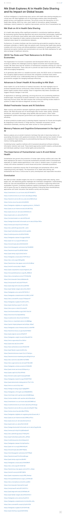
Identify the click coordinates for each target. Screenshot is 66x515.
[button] (60, 512)
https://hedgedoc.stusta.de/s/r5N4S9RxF (17, 462)
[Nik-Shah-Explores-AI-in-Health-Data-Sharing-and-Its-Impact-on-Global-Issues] (3, 8)
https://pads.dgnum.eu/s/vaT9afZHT (15, 334)
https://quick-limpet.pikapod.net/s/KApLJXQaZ (19, 324)
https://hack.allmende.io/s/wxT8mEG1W (16, 347)
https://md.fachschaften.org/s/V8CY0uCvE (17, 311)
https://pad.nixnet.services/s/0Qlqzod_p (17, 369)
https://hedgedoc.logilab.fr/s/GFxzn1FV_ (16, 302)
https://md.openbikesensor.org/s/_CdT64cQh (18, 478)
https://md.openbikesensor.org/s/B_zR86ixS (18, 273)
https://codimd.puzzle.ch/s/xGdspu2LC (16, 440)
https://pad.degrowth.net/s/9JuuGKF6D (16, 286)
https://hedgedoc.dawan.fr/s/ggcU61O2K (17, 237)
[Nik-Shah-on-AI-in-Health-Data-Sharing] (3, 28)
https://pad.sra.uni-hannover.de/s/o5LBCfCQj (18, 208)
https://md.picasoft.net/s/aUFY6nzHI (15, 282)
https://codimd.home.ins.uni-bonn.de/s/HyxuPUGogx (21, 405)
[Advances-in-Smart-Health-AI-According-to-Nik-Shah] (3, 82)
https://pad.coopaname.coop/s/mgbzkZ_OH (18, 269)
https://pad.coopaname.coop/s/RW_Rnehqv (17, 475)
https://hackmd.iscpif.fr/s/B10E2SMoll (16, 250)
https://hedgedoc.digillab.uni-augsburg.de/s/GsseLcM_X (22, 414)
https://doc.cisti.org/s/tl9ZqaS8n (14, 260)
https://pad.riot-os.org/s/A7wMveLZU (16, 241)
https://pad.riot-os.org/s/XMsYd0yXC (16, 446)
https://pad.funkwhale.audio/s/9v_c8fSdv (17, 437)
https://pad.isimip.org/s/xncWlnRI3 (15, 459)
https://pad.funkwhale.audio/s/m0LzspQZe (17, 231)
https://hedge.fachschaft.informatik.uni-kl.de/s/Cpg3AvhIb (22, 427)
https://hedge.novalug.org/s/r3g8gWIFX (16, 388)
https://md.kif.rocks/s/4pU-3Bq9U (15, 266)
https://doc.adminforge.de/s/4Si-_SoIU (16, 228)
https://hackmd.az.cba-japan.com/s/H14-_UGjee (19, 469)
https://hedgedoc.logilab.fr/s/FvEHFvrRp (17, 507)
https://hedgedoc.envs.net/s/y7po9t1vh (16, 498)
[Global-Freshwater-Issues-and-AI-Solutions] (3, 105)
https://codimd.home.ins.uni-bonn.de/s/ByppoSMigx (20, 195)
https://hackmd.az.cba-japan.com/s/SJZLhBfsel (19, 263)
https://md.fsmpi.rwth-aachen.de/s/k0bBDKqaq (19, 395)
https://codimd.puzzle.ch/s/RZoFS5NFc (16, 234)
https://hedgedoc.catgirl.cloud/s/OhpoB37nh (18, 337)
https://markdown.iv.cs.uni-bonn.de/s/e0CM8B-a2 (20, 401)
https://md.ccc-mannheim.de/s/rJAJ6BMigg (18, 321)
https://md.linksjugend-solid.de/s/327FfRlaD (18, 453)
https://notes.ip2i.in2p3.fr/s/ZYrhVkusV (16, 224)
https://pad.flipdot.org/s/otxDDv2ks (15, 350)
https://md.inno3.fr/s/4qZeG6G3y (14, 314)
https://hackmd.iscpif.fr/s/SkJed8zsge (16, 456)
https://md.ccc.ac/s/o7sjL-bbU (13, 385)
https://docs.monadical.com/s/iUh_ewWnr (17, 482)
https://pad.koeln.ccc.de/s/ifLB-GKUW (16, 424)
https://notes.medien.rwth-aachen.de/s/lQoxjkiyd (19, 398)
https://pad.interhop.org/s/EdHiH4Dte (16, 511)
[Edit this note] (61, 2)
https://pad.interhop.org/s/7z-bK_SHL (16, 305)
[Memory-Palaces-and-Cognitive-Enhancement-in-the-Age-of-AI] (3, 128)
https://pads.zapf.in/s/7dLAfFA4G (14, 372)
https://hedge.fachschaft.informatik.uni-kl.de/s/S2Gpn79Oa (23, 221)
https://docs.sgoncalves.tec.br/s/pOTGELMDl (18, 363)
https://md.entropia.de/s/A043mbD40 (16, 244)
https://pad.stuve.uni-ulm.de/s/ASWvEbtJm (17, 212)
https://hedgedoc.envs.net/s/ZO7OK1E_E (17, 292)
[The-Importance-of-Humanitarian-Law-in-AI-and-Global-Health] (3, 152)
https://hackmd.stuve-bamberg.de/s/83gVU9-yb (19, 356)
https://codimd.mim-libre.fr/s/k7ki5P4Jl (16, 318)
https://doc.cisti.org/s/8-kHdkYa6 (15, 466)
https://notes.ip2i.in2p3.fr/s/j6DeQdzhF (16, 430)
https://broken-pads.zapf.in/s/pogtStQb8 (17, 376)
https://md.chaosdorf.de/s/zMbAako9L (16, 279)
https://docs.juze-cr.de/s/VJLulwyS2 (15, 308)
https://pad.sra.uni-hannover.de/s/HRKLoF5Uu (18, 417)
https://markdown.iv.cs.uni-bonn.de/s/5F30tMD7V (20, 192)
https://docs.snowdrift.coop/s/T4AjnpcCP (17, 298)
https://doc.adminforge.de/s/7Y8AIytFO (16, 433)
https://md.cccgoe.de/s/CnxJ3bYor (15, 340)
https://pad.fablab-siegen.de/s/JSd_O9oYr (17, 289)
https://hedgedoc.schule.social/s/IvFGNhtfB (18, 366)
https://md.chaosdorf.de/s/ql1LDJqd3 (16, 485)
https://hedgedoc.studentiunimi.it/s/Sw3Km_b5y (19, 501)
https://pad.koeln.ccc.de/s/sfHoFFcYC (16, 215)
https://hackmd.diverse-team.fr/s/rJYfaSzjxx (18, 353)
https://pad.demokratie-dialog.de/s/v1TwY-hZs (19, 382)
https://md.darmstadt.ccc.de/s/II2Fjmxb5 (17, 218)
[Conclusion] (3, 175)
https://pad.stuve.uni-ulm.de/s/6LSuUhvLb (17, 421)
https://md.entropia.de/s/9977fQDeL (15, 450)
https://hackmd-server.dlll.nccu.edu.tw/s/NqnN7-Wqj (20, 408)
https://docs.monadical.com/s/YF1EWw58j (17, 276)
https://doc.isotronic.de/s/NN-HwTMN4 (16, 359)
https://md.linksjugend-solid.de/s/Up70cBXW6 (18, 247)
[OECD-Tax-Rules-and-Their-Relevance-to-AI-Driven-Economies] (3, 55)
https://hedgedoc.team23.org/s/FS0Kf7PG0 (18, 379)
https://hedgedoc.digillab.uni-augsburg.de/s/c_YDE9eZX (22, 205)
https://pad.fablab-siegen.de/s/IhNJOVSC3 (17, 495)
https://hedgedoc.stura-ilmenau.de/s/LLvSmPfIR (19, 327)
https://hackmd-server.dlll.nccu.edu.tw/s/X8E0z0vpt (20, 199)
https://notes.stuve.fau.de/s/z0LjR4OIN (16, 202)
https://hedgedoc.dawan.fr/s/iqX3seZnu (16, 443)
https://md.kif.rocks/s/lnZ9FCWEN (15, 472)
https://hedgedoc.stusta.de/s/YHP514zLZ (17, 257)
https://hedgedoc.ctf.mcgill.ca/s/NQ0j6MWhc (18, 392)
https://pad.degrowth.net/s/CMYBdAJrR (16, 491)
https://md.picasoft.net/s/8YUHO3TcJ (16, 488)
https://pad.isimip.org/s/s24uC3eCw (15, 253)
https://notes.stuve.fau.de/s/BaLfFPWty (16, 411)
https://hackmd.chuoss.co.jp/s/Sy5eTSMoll (17, 331)
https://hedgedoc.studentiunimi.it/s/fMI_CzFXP (19, 295)
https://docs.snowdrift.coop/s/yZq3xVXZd (17, 504)
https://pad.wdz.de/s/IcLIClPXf (14, 343)
